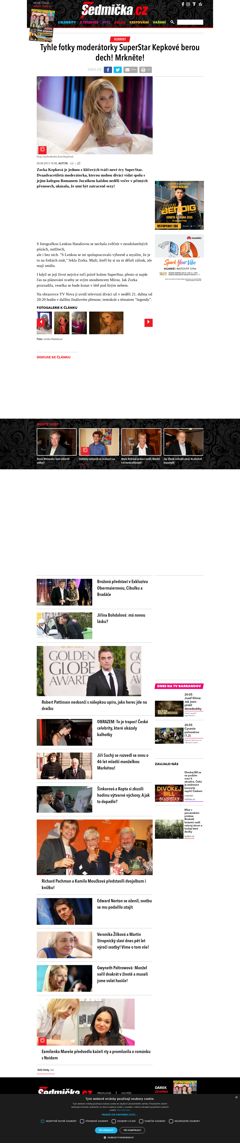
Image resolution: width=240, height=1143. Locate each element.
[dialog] (120, 1118)
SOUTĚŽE (126, 1093)
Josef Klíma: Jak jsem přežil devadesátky (192, 701)
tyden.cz (189, 836)
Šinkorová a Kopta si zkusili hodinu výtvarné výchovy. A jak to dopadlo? (123, 795)
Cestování (139, 22)
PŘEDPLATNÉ (104, 1093)
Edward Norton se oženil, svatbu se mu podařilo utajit (124, 904)
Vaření (159, 22)
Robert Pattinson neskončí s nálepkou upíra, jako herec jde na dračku (94, 705)
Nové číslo (42, 5)
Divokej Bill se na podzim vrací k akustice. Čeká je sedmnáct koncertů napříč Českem (193, 782)
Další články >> (46, 1070)
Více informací (123, 1110)
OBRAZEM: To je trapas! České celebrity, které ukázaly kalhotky (122, 728)
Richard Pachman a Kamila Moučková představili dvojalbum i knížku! (94, 884)
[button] (120, 1114)
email (133, 70)
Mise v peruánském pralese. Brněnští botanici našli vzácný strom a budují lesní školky (193, 821)
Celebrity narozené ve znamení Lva (97, 459)
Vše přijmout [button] (106, 1130)
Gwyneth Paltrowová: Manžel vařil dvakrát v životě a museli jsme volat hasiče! (122, 974)
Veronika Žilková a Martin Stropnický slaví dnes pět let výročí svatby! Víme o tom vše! (123, 941)
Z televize (89, 22)
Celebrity (67, 22)
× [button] (236, 1097)
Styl (106, 22)
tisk (148, 70)
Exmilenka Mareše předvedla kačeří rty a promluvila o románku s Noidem (96, 1055)
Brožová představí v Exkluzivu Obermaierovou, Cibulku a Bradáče (122, 588)
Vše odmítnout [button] (132, 1130)
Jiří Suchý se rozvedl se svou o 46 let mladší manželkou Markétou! (122, 762)
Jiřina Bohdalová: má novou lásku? (121, 618)
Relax (120, 22)
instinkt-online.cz (189, 798)
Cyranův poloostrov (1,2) (191, 730)
